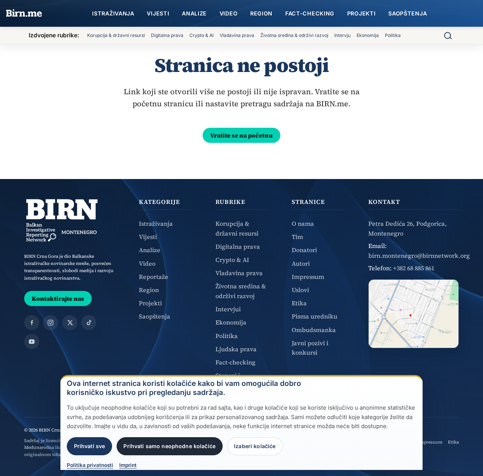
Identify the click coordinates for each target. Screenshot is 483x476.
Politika (393, 35)
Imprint (128, 465)
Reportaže (153, 276)
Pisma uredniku (314, 316)
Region (261, 13)
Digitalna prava (167, 35)
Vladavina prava (237, 35)
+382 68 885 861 (413, 268)
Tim (297, 237)
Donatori (304, 250)
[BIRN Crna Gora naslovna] (62, 220)
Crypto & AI (201, 35)
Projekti (361, 13)
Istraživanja (113, 13)
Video (229, 13)
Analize (194, 13)
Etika (299, 303)
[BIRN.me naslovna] (24, 13)
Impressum (308, 276)
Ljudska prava (236, 349)
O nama (303, 223)
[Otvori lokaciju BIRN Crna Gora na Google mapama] (413, 314)
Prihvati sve (89, 446)
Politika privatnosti (90, 465)
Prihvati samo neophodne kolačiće (169, 446)
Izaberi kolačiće (254, 446)
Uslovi (300, 290)
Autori (301, 263)
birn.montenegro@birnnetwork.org (419, 255)
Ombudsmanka (314, 330)
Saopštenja (407, 13)
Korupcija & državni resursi (116, 35)
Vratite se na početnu (241, 135)
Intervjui (228, 309)
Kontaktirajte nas (58, 298)
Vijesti (158, 13)
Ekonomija (368, 35)
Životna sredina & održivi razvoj (294, 35)
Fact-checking (309, 13)
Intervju (342, 35)
